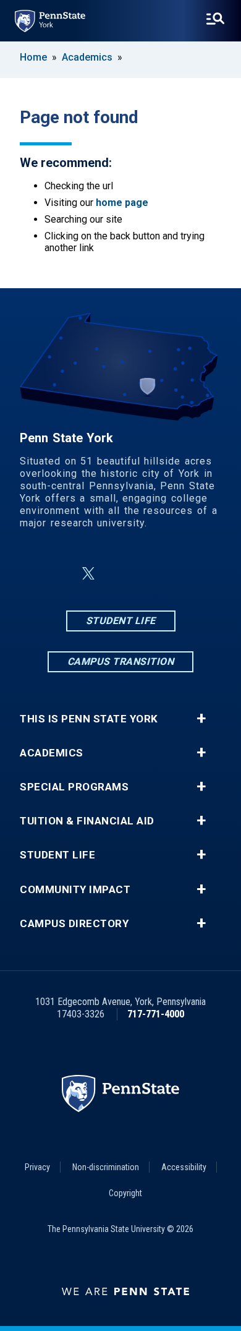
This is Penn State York (89, 719)
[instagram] (118, 573)
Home (33, 57)
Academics (87, 57)
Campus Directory (74, 924)
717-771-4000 (155, 1014)
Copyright (125, 1193)
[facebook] (58, 573)
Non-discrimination (105, 1167)
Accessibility (183, 1167)
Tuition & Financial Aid (87, 821)
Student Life (121, 621)
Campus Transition (120, 661)
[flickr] (150, 573)
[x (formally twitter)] (88, 573)
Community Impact (75, 890)
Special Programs (74, 787)
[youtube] (182, 573)
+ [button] (201, 719)
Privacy (37, 1167)
